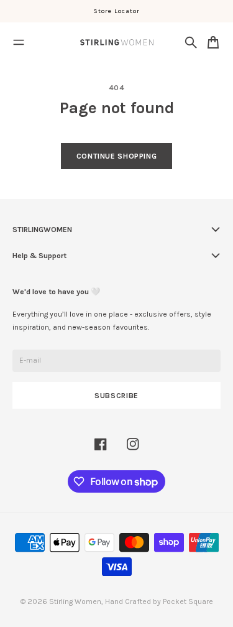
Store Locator (116, 11)
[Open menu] (18, 42)
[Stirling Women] (117, 42)
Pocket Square (188, 601)
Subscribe (116, 395)
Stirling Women (75, 601)
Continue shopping (116, 156)
